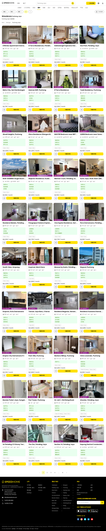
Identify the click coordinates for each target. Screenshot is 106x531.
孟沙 (49, 8)
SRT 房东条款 (19, 528)
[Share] (4, 65)
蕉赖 (44, 8)
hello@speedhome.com (10, 497)
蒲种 (39, 8)
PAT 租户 (36, 528)
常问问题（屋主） (31, 487)
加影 (54, 8)
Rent (3, 22)
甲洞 (81, 8)
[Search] (72, 3)
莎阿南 (60, 8)
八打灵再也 (27, 8)
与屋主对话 (16, 65)
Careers (40, 490)
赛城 (34, 8)
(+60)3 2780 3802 (8, 500)
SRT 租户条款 (26, 528)
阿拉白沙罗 (75, 8)
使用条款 (14, 528)
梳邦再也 (66, 8)
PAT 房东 (32, 528)
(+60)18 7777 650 (8, 503)
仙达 (86, 8)
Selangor (8, 22)
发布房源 (91, 3)
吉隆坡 (19, 8)
